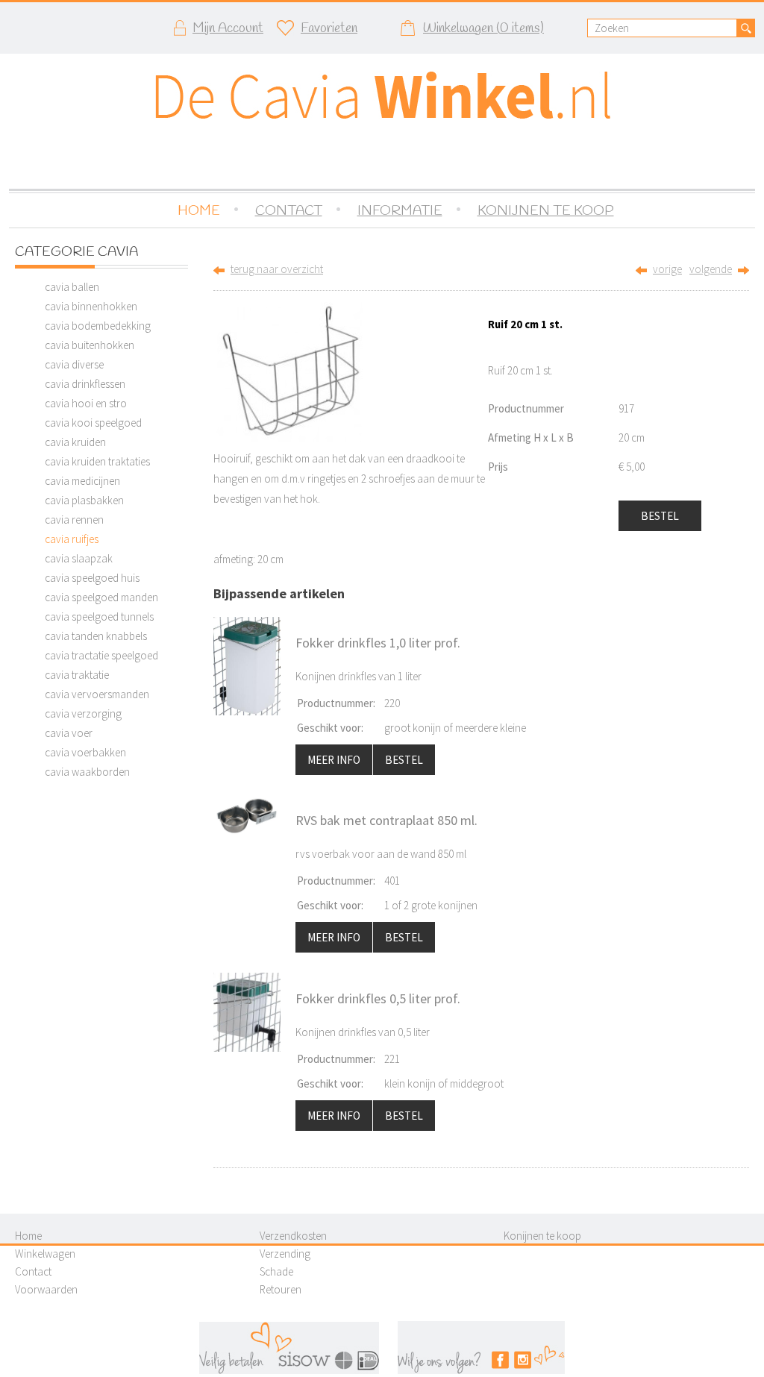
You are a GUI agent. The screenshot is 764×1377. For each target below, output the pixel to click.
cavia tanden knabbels (96, 636)
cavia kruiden (75, 442)
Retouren (280, 1289)
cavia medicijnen (82, 481)
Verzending (285, 1253)
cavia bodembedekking (98, 326)
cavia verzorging (83, 713)
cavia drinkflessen (85, 384)
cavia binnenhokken (91, 306)
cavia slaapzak (79, 558)
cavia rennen (74, 519)
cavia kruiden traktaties (97, 461)
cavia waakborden (87, 772)
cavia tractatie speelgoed (101, 655)
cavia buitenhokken (89, 345)
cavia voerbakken (85, 752)
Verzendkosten (293, 1236)
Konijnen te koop (542, 1236)
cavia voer (69, 733)
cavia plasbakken (84, 500)
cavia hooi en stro (86, 403)
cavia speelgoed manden (101, 597)
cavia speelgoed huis (92, 578)
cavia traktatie (77, 675)
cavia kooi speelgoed (93, 422)
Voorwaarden (46, 1289)
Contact (33, 1271)
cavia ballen (72, 287)
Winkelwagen (45, 1253)
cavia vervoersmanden (97, 694)
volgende (710, 269)
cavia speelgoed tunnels (99, 616)
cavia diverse (74, 364)
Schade (276, 1271)
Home (28, 1236)
